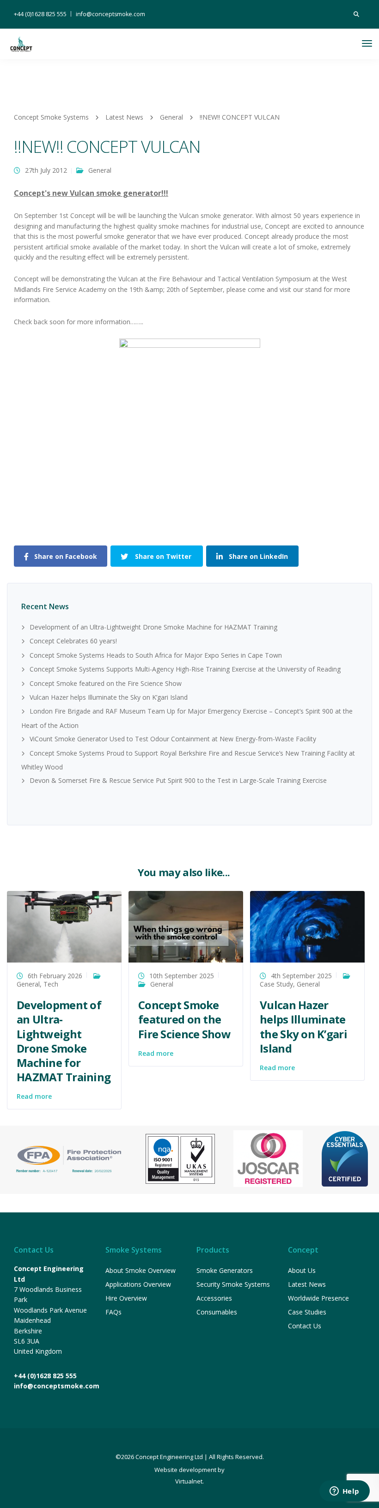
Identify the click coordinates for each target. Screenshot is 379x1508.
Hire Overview (126, 1298)
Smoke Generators (224, 1270)
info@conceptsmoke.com (110, 14)
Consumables (216, 1312)
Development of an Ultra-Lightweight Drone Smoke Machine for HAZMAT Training (153, 627)
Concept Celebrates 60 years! (73, 640)
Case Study (276, 984)
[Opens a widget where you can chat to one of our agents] (344, 1491)
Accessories (214, 1298)
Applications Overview (138, 1284)
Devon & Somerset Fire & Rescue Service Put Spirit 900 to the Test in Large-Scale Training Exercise (178, 780)
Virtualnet (188, 1481)
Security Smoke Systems (233, 1284)
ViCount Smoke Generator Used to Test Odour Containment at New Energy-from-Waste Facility (173, 738)
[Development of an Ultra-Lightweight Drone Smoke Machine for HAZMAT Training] (64, 925)
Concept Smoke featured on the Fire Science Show (106, 683)
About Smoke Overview (140, 1270)
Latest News (307, 1284)
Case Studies (307, 1312)
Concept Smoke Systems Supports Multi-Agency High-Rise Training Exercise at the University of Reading (185, 669)
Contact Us (304, 1325)
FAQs (113, 1312)
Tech (50, 984)
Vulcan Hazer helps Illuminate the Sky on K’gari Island (109, 697)
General (99, 170)
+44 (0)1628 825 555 (40, 14)
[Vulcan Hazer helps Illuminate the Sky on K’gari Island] (307, 925)
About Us (302, 1270)
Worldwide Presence (318, 1298)
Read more (34, 1096)
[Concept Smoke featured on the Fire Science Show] (185, 925)
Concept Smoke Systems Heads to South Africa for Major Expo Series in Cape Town (156, 655)
